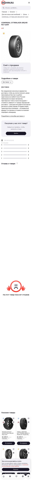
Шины (25, 14)
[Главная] (7, 3)
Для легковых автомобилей (11, 14)
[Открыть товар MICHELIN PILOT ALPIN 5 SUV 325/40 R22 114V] (8, 431)
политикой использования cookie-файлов (15, 465)
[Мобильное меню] (29, 3)
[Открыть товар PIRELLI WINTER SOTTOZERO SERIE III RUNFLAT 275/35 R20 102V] (23, 431)
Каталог (12, 12)
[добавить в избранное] (13, 418)
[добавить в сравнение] (13, 422)
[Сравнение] (10, 476)
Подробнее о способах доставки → (13, 116)
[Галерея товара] (16, 46)
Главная (4, 12)
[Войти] (23, 476)
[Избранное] (16, 476)
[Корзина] (28, 476)
